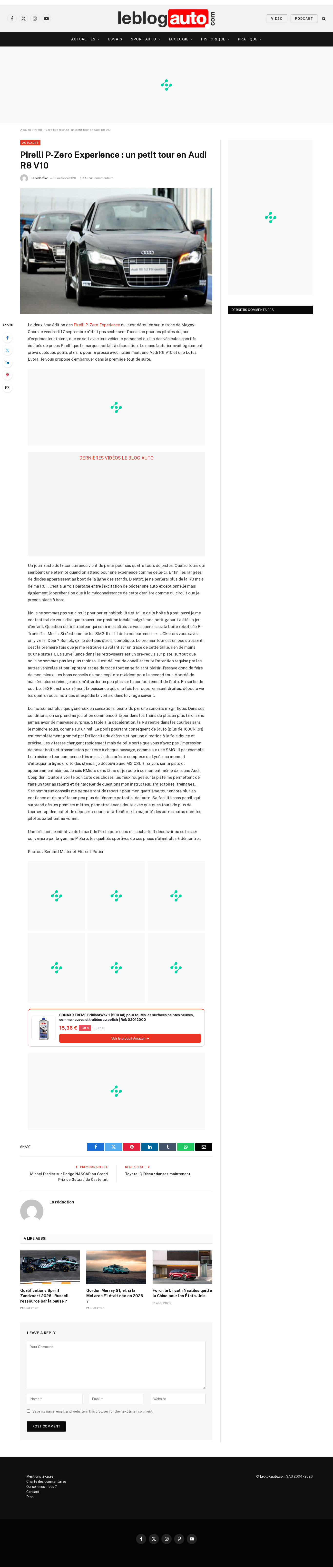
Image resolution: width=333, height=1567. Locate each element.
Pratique (247, 39)
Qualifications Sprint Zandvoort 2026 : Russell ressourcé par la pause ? (44, 1296)
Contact (32, 1492)
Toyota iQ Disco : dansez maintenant (157, 1174)
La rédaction (40, 178)
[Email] (7, 387)
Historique (213, 39)
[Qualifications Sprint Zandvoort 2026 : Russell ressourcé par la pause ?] (50, 1267)
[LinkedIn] (7, 362)
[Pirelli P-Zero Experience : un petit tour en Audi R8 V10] (116, 251)
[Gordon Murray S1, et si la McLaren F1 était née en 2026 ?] (116, 1267)
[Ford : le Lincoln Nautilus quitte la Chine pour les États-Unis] (182, 1267)
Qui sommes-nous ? (41, 1487)
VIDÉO (277, 18)
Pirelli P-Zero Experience (97, 324)
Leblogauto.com (272, 1476)
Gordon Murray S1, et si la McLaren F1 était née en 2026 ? (114, 1296)
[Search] (323, 18)
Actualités (83, 39)
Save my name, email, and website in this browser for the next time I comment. (92, 1411)
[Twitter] (7, 350)
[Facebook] (7, 338)
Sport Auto (143, 39)
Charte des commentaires (46, 1481)
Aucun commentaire (99, 178)
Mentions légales (39, 1476)
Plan (30, 1497)
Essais (115, 39)
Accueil (25, 129)
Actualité (30, 142)
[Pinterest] (7, 375)
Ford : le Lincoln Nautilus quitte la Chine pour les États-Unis (182, 1293)
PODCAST (304, 18)
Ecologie (178, 39)
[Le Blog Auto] (166, 18)
